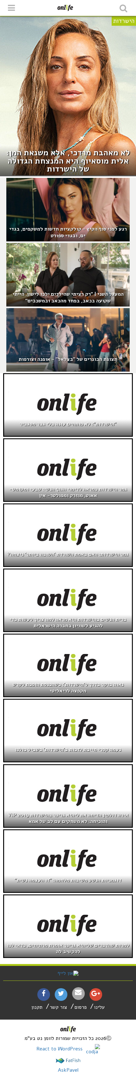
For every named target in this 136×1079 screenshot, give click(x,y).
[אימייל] (78, 992)
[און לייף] (68, 973)
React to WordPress (60, 1048)
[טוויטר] (61, 994)
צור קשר (58, 1007)
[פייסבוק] (44, 994)
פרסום (80, 1007)
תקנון (36, 1007)
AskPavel (68, 1070)
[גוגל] (95, 994)
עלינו (99, 1007)
